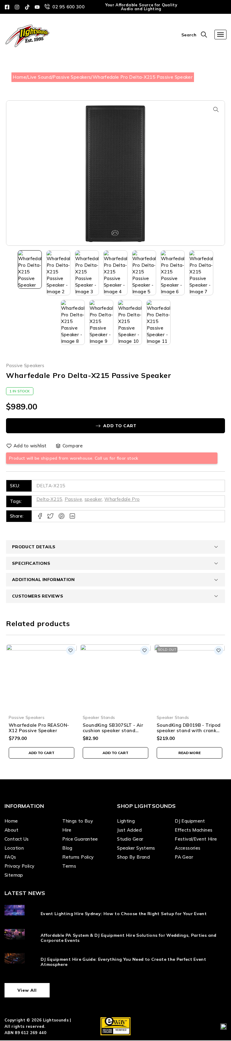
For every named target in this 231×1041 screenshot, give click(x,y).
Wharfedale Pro (122, 499)
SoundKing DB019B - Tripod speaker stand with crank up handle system (188, 730)
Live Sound (39, 77)
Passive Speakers (72, 77)
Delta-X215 (49, 499)
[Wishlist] (27, 445)
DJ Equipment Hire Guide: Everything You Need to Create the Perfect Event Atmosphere (123, 962)
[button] (215, 109)
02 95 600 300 (68, 7)
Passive (73, 499)
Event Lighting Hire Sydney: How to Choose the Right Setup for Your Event (124, 913)
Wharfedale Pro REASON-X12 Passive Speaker (39, 727)
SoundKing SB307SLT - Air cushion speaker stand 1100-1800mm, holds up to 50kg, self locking (113, 733)
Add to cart (120, 425)
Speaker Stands (99, 717)
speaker (93, 499)
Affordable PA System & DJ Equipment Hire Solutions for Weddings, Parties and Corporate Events (129, 938)
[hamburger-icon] (220, 34)
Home (19, 77)
